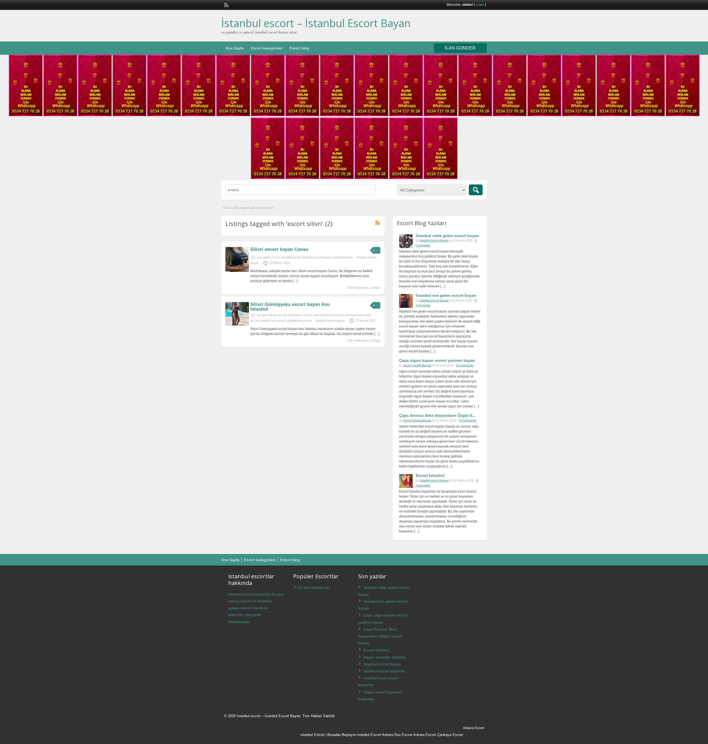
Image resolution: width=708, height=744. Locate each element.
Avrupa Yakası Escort (272, 315)
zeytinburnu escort (299, 320)
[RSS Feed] (225, 4)
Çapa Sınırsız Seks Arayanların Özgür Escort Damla (380, 636)
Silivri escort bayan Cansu (279, 249)
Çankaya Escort (450, 735)
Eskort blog (299, 48)
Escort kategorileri (266, 48)
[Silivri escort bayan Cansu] (237, 271)
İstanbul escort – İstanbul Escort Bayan (316, 23)
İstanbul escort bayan (382, 664)
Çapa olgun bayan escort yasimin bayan (437, 360)
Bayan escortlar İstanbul (384, 657)
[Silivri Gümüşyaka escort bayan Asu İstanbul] (237, 324)
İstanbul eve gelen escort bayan (446, 295)
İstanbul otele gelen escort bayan (447, 235)
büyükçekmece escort (329, 315)
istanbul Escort (369, 735)
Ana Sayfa (235, 48)
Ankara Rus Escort (397, 735)
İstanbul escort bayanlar (384, 671)
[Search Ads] (476, 189)
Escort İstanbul (430, 475)
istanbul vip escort (273, 320)
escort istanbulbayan (417, 365)
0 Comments (464, 365)
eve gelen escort (268, 257)
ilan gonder (460, 48)
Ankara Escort (424, 735)
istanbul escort (291, 257)
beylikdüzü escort (300, 315)
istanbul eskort (343, 257)
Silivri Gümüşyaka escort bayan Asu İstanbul (290, 307)
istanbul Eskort (312, 735)
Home (227, 207)
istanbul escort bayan (317, 257)
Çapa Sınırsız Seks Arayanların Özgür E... (437, 415)
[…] (295, 281)
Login (480, 5)
